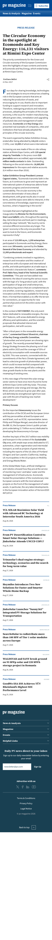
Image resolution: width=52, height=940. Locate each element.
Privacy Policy (26, 803)
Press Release (26, 27)
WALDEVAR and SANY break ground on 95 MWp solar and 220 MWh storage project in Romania (25, 662)
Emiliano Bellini (10, 79)
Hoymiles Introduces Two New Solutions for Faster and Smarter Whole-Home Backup (23, 588)
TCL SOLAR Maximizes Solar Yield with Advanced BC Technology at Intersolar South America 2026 (23, 513)
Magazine (27, 13)
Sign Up (37, 766)
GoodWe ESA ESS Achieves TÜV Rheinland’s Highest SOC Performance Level (22, 687)
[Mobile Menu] (29, 6)
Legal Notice (26, 808)
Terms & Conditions (26, 798)
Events (36, 13)
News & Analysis (11, 13)
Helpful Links (10, 740)
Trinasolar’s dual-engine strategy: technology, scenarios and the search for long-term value (25, 563)
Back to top (24, 827)
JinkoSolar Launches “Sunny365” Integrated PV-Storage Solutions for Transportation (24, 612)
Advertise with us (26, 781)
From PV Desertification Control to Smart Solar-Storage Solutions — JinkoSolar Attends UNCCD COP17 (24, 538)
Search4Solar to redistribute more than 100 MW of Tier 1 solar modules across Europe (25, 637)
